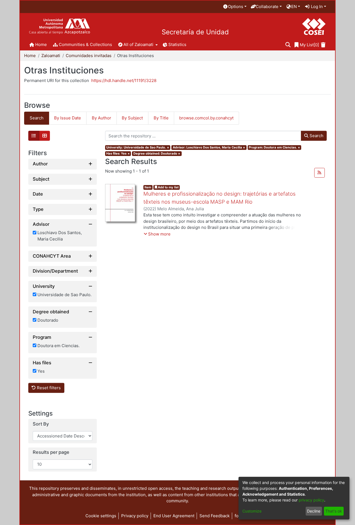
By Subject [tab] (132, 118)
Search (315, 135)
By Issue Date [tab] (67, 118)
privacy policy (311, 500)
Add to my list (168, 187)
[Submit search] (288, 45)
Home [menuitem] (41, 44)
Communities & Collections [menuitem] (85, 44)
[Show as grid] (44, 136)
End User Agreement (173, 515)
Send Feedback (214, 515)
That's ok (333, 511)
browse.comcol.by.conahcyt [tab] (206, 118)
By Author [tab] (101, 118)
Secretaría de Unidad (195, 32)
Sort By (41, 424)
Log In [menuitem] (316, 6)
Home (30, 55)
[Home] (59, 26)
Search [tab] (37, 118)
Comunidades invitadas (88, 55)
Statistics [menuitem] (177, 44)
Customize (252, 511)
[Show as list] (33, 136)
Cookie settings (100, 515)
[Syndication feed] (319, 173)
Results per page (51, 452)
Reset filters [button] (48, 387)
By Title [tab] (161, 118)
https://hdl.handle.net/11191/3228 (123, 80)
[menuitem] (235, 7)
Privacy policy (134, 515)
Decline (313, 511)
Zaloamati (50, 55)
